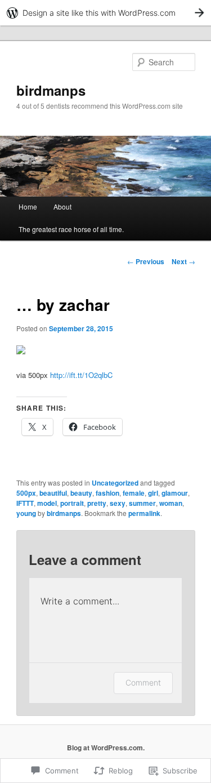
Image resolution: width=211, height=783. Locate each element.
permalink (144, 513)
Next (183, 261)
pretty (96, 503)
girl (153, 493)
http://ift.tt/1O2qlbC (81, 375)
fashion (107, 493)
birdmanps (51, 90)
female (134, 493)
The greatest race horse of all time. (71, 229)
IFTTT (25, 503)
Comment (143, 682)
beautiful (53, 493)
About (62, 206)
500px (26, 493)
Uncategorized (115, 483)
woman (170, 503)
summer (142, 503)
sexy (117, 503)
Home (28, 206)
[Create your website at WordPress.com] (105, 12)
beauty (81, 493)
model (47, 503)
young (26, 513)
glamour (174, 493)
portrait (72, 503)
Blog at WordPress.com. (106, 747)
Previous (145, 261)
